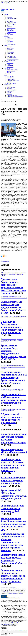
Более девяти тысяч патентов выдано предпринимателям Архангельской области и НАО (13, 307)
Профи (8, 64)
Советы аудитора (11, 44)
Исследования (10, 52)
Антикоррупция (11, 60)
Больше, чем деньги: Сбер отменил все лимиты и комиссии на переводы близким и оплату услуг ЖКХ (13, 576)
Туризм (8, 33)
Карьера (6, 61)
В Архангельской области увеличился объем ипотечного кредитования (11, 418)
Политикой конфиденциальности (9, 623)
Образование (10, 65)
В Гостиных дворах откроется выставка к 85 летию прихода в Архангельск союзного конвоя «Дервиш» (14, 377)
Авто (8, 73)
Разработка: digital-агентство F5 (22, 630)
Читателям (9, 88)
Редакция (9, 81)
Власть (5, 55)
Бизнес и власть (11, 56)
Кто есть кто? (10, 67)
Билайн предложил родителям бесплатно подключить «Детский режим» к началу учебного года (13, 465)
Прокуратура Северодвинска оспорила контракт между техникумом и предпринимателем (12, 327)
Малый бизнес (10, 48)
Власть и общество (11, 57)
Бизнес (5, 45)
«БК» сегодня (10, 76)
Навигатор (9, 17)
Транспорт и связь (11, 22)
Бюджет (9, 37)
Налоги (8, 42)
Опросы (9, 85)
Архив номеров (11, 79)
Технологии (10, 53)
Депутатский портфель (12, 59)
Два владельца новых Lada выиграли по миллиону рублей (12, 508)
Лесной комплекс (11, 28)
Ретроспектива (10, 30)
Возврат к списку (5, 261)
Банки (8, 40)
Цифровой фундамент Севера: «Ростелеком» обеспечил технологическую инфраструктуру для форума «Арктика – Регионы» (12, 542)
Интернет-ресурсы (11, 90)
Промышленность (11, 32)
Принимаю (3, 628)
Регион (5, 19)
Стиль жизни (7, 68)
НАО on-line (10, 34)
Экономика (9, 29)
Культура (9, 72)
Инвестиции (10, 38)
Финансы (6, 36)
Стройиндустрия (11, 24)
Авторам (9, 92)
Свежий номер (10, 77)
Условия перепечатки (12, 95)
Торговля (9, 50)
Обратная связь (7, 84)
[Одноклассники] (3, 256)
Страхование (10, 41)
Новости (6, 15)
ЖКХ (8, 25)
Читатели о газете (11, 83)
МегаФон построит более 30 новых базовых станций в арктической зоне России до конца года (13, 524)
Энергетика (10, 21)
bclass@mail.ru (8, 591)
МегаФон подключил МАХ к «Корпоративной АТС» (14, 452)
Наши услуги (10, 91)
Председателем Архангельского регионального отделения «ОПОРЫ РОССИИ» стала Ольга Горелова (13, 286)
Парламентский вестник (13, 80)
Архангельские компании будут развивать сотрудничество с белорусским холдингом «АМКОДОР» (13, 352)
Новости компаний (11, 18)
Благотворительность (12, 69)
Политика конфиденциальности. (14, 593)
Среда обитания (11, 71)
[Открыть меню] (2, 11)
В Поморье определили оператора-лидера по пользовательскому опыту (13, 481)
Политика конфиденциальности (15, 96)
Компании (9, 46)
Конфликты (10, 49)
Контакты (9, 94)
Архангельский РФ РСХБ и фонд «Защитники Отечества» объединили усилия (14, 494)
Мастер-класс (10, 63)
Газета (5, 75)
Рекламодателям (11, 87)
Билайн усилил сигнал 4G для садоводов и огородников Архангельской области (13, 558)
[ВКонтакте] (1, 256)
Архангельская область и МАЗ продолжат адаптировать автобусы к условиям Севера (13, 398)
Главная (6, 14)
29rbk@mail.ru (21, 591)
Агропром (9, 26)
